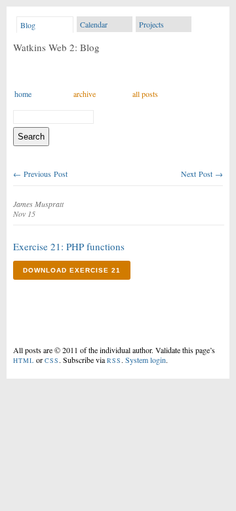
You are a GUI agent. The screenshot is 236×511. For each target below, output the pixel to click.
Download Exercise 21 (72, 270)
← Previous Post (40, 174)
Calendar (94, 24)
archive (84, 93)
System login (145, 359)
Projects (151, 24)
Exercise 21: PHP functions (69, 246)
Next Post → (202, 174)
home (22, 93)
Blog (27, 25)
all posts (145, 93)
